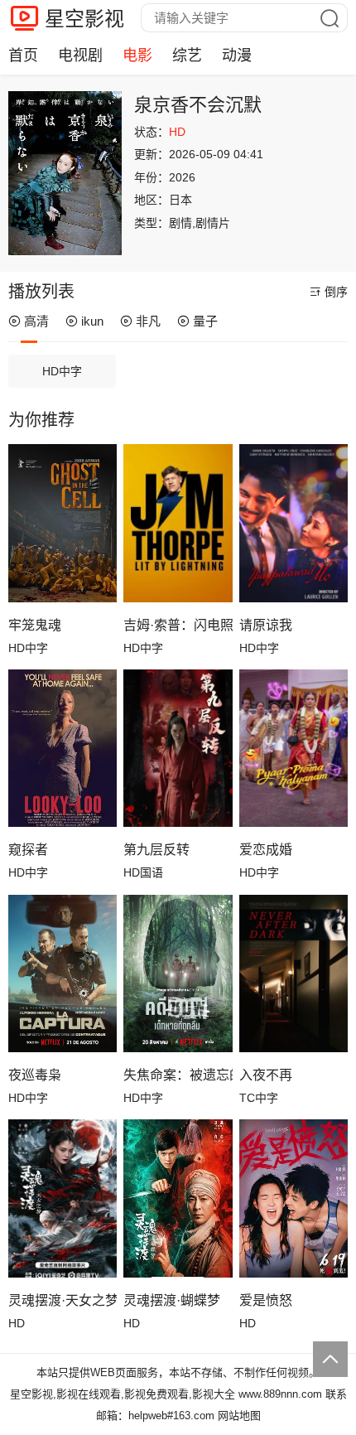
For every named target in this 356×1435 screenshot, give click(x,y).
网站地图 (239, 1415)
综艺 (187, 55)
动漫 (237, 55)
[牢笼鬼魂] (62, 523)
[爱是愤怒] (293, 1198)
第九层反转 (156, 850)
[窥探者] (62, 748)
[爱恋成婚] (293, 748)
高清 (36, 321)
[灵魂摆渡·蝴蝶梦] (177, 1198)
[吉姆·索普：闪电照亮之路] (177, 523)
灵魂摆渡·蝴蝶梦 (171, 1300)
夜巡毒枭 (34, 1075)
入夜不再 (265, 1075)
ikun (92, 321)
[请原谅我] (293, 523)
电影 (137, 55)
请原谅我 (265, 625)
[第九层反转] (177, 748)
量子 (205, 321)
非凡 (148, 321)
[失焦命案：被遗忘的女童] (177, 973)
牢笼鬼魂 (34, 625)
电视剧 (80, 55)
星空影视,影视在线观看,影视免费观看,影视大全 (122, 1394)
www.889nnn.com (280, 1394)
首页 (23, 55)
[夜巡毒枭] (62, 973)
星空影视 (84, 18)
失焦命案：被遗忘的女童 (177, 1075)
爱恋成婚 (265, 850)
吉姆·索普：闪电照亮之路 (177, 625)
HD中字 (62, 371)
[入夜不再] (293, 973)
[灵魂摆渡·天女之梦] (62, 1198)
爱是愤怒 (265, 1300)
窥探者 (28, 850)
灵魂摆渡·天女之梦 (62, 1300)
